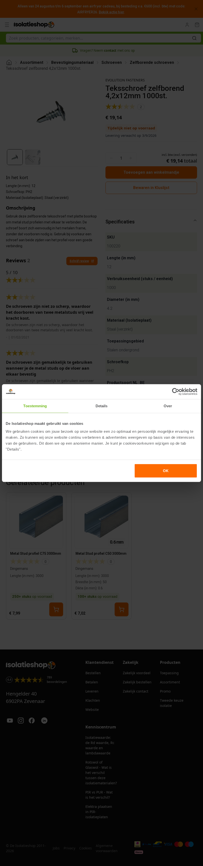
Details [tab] (102, 406)
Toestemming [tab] (35, 406)
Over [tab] (168, 406)
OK (166, 470)
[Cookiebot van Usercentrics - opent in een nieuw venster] (175, 391)
